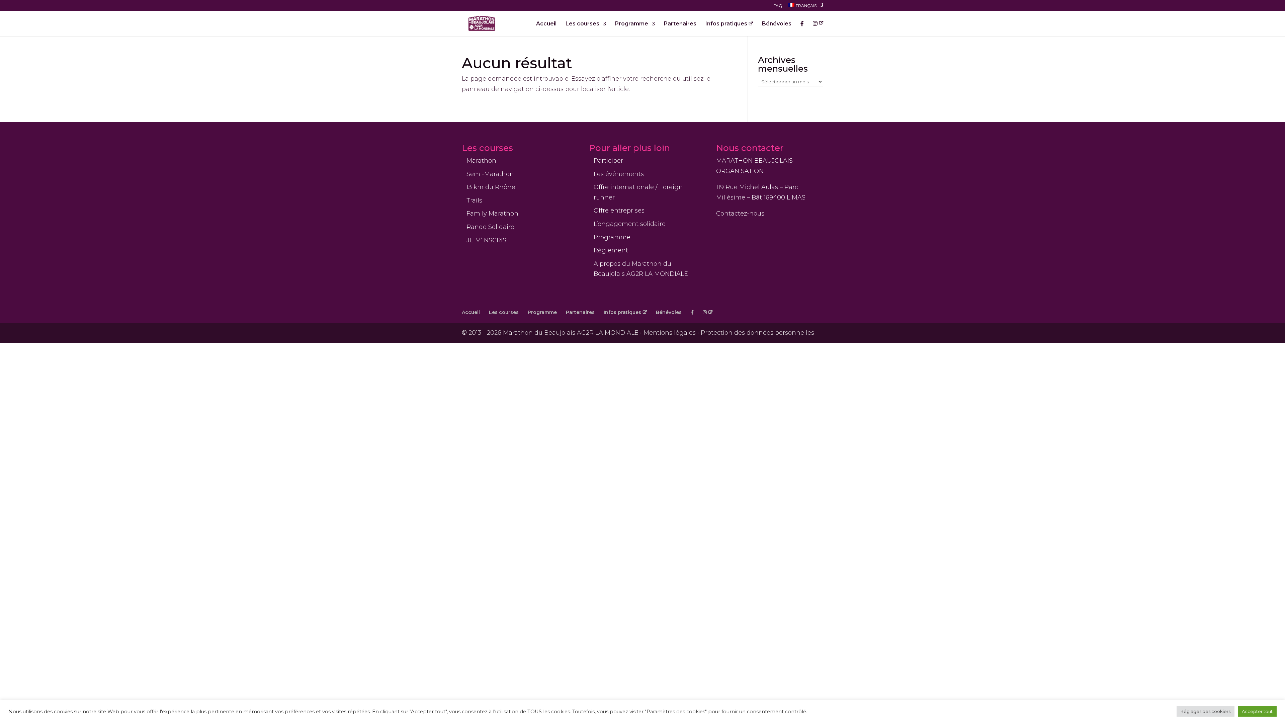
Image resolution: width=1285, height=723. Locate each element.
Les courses (582, 24)
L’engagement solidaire (630, 224)
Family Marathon (492, 213)
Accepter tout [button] (1257, 711)
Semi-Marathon (490, 174)
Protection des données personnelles (757, 332)
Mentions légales (670, 332)
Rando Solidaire (490, 227)
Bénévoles (776, 24)
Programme (631, 24)
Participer (608, 160)
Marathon (481, 160)
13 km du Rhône (490, 187)
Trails (474, 200)
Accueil (546, 24)
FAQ (777, 6)
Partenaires (680, 24)
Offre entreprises (619, 210)
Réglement (611, 250)
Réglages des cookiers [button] (1205, 711)
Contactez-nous (740, 213)
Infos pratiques (726, 24)
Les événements (619, 174)
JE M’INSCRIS (486, 240)
